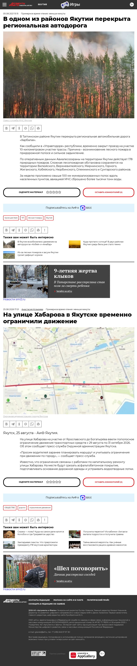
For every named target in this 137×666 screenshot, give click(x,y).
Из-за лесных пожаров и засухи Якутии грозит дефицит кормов (38, 253)
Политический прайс (98, 600)
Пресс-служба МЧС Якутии (17, 120)
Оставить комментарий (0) (108, 192)
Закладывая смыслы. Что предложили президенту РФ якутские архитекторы (38, 543)
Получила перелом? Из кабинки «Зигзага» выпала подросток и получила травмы (105, 533)
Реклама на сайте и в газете (68, 600)
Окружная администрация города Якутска (25, 416)
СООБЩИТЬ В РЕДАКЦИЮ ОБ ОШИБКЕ (47, 604)
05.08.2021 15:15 (10, 13)
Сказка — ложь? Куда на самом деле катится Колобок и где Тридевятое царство (41, 533)
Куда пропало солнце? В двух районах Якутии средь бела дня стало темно (103, 243)
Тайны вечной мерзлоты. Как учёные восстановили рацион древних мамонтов (104, 543)
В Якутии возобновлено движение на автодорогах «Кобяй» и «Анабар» (37, 243)
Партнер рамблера (57, 654)
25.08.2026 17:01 (11, 309)
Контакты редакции (39, 600)
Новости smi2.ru (14, 299)
